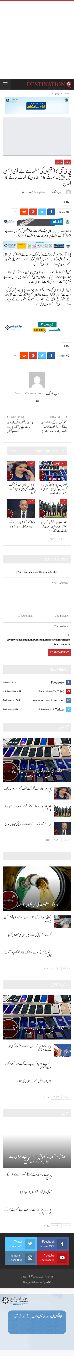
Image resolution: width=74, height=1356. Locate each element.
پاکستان (67, 162)
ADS (48, 1282)
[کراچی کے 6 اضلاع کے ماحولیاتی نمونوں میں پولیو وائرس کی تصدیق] (62, 1179)
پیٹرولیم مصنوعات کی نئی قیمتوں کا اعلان (37, 904)
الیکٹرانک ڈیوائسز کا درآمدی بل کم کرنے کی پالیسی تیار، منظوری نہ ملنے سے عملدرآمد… (37, 773)
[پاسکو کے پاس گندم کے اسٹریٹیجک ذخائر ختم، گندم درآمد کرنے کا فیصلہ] (62, 957)
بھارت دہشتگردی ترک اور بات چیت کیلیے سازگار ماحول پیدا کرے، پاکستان (20, 426)
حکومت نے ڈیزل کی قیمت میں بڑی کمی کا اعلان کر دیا (30, 935)
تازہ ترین (59, 162)
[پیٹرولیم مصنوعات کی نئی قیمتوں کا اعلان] (37, 888)
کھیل (64, 501)
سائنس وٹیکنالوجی (60, 464)
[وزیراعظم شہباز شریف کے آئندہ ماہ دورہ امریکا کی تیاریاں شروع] (21, 508)
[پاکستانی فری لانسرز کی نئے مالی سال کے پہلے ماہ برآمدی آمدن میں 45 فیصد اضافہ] (62, 921)
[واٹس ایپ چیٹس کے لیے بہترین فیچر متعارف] (62, 1085)
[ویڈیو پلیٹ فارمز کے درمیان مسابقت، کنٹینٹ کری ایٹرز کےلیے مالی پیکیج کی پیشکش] (62, 1050)
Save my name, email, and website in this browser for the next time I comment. (38, 642)
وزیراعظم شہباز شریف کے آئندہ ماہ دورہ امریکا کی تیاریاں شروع (28, 824)
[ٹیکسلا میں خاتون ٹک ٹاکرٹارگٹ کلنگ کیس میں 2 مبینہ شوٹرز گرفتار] (21, 471)
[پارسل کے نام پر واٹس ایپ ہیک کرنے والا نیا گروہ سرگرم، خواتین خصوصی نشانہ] (62, 1068)
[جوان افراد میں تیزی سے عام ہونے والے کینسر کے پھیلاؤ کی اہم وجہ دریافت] (62, 1214)
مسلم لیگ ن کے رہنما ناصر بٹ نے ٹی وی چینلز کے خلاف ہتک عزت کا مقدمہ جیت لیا (54, 426)
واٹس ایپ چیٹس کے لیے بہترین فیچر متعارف (33, 1081)
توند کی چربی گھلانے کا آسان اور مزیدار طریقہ (35, 1192)
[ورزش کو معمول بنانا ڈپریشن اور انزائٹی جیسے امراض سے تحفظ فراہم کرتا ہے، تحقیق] (37, 1146)
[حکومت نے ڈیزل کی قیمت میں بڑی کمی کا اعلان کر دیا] (62, 939)
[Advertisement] (37, 40)
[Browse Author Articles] (37, 380)
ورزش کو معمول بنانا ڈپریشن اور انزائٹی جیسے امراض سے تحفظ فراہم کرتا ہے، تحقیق (37, 1159)
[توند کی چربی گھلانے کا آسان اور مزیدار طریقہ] (62, 1196)
